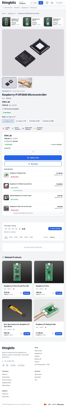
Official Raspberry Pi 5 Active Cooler (20, 195)
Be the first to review (19, 91)
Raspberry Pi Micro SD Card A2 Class (20, 206)
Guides (22, 365)
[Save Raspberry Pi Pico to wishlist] (53, 293)
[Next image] (61, 52)
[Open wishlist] (47, 3)
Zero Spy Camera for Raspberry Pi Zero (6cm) (17, 325)
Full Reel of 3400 (48, 121)
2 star (26, 237)
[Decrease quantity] (6, 152)
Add (60, 293)
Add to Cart (34, 158)
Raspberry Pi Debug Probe (18, 173)
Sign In (60, 3)
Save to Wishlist (57, 144)
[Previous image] (4, 52)
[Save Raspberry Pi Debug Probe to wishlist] (53, 333)
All (6, 237)
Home (3, 13)
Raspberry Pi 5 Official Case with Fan (21, 184)
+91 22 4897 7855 (9, 361)
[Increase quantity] (60, 152)
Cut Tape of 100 (21, 121)
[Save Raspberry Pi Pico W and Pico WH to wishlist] (21, 293)
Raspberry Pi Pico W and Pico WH (16, 286)
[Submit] (40, 2)
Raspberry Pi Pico (42, 286)
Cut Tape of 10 (8, 121)
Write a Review (56, 228)
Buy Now (34, 164)
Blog (14, 365)
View (27, 293)
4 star (16, 237)
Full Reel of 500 (34, 121)
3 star (21, 237)
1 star (31, 237)
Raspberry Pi (11, 13)
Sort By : (46, 237)
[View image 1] (9, 82)
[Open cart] (52, 3)
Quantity (7, 148)
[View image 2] (25, 82)
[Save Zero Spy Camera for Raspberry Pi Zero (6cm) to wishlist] (21, 333)
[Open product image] (33, 52)
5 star (10, 237)
